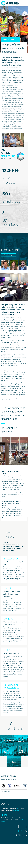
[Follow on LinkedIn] (5, 815)
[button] (26, 3)
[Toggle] (2, 791)
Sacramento (4, 808)
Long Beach (7, 751)
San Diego (21, 808)
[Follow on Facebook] (3, 815)
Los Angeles (9, 810)
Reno (2, 810)
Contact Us (17, 810)
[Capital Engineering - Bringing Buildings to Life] (10, 3)
